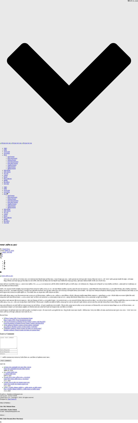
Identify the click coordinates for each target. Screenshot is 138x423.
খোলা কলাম (9, 252)
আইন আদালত (7, 172)
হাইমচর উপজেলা (11, 167)
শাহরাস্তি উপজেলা (12, 165)
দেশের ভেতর (7, 151)
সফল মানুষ (6, 184)
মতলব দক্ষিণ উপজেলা (13, 163)
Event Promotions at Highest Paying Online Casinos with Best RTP (24, 323)
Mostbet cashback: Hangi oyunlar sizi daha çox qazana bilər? (22, 330)
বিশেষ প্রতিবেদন (8, 179)
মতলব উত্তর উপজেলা (13, 162)
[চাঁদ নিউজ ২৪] (16, 143)
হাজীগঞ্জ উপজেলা (12, 168)
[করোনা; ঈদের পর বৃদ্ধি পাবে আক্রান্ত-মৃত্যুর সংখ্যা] (16, 382)
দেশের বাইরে (7, 153)
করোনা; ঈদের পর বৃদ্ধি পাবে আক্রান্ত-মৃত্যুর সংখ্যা (16, 384)
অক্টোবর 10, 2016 (9, 250)
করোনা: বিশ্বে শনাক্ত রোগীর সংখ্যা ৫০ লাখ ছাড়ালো (16, 379)
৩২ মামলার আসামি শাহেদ (10, 374)
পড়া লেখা (6, 173)
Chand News (6, 249)
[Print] (1, 272)
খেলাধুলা (6, 175)
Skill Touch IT (12, 399)
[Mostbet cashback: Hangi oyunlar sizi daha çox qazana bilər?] (22, 328)
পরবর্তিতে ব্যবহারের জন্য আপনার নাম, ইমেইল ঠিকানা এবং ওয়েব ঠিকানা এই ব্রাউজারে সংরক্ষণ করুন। (26, 357)
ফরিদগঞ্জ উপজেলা (12, 160)
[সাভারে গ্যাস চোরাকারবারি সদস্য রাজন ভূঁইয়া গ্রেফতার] (17, 367)
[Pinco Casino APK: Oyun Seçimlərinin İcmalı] (18, 318)
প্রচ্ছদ (5, 148)
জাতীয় (5, 150)
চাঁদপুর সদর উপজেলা (12, 158)
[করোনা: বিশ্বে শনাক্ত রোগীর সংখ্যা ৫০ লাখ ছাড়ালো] (17, 377)
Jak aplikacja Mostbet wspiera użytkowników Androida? (20, 327)
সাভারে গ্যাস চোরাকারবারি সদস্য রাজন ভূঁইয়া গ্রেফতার (16, 369)
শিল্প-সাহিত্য (6, 182)
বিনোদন (5, 177)
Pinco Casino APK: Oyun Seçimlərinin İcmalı (17, 320)
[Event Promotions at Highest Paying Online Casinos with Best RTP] (24, 321)
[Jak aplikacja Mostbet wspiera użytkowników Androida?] (21, 325)
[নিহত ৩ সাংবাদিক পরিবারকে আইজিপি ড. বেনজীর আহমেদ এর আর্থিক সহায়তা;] (23, 387)
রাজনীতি (6, 180)
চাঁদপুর (5, 155)
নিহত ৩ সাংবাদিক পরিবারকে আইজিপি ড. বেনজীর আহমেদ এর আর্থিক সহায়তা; (22, 389)
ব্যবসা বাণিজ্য (7, 170)
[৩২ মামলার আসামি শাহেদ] (10, 372)
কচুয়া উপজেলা (11, 157)
